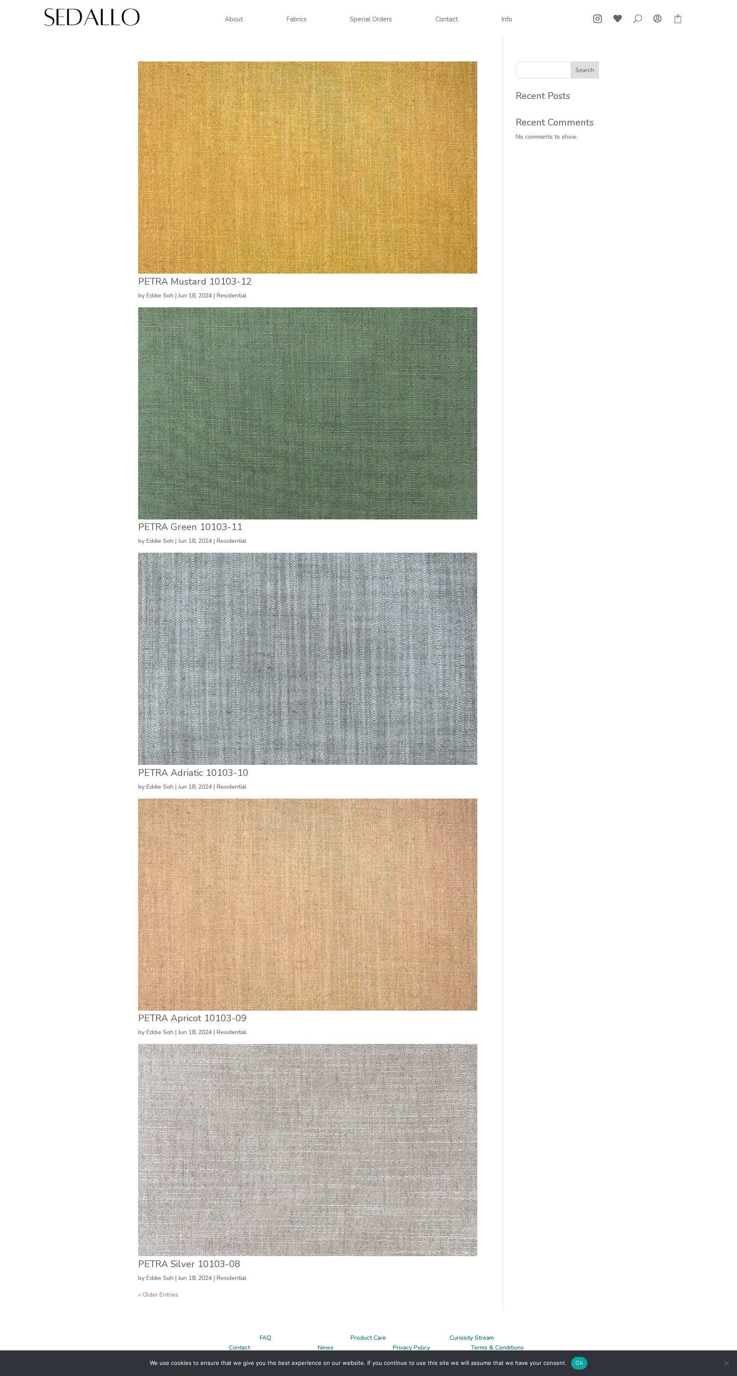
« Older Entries (158, 1295)
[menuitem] (234, 19)
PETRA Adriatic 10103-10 (193, 773)
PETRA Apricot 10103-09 (192, 1018)
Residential (232, 296)
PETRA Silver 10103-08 (189, 1264)
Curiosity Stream (472, 1338)
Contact (239, 1348)
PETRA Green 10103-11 (190, 527)
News (326, 1348)
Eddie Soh (160, 296)
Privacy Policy (411, 1348)
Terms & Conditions (497, 1348)
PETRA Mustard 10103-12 (195, 281)
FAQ (265, 1338)
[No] (726, 1363)
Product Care (368, 1338)
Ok (579, 1362)
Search (584, 70)
